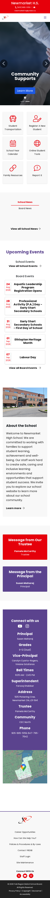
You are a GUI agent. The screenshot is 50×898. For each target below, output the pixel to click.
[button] (4, 63)
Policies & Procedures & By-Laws (25, 844)
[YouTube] (25, 876)
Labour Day (28, 357)
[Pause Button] (25, 97)
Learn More (25, 91)
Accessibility (25, 894)
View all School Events (23, 266)
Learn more (13, 508)
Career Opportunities (25, 832)
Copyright (26, 891)
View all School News (24, 229)
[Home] (5, 17)
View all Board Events (23, 368)
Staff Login (25, 856)
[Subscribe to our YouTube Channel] (22, 626)
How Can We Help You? (25, 838)
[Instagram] (31, 876)
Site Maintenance (25, 862)
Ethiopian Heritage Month (28, 341)
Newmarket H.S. (25, 3)
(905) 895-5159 (23, 7)
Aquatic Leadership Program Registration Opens (28, 287)
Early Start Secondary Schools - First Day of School (28, 324)
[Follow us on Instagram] (29, 626)
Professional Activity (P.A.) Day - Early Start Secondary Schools (28, 306)
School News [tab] (25, 202)
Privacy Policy (14, 891)
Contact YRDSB (25, 850)
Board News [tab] (25, 208)
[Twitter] (19, 876)
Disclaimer (36, 891)
